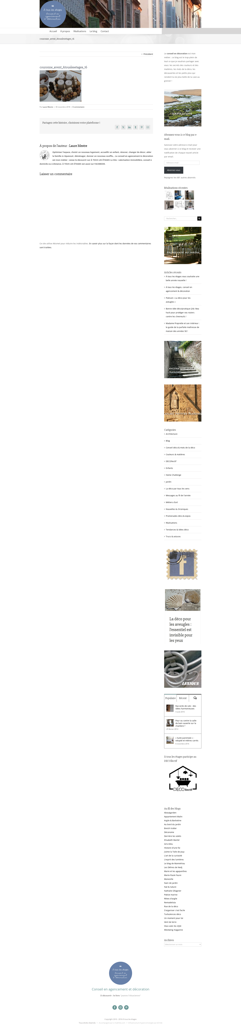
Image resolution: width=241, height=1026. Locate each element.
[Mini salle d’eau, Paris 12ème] (189, 195)
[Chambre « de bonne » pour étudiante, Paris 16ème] (169, 195)
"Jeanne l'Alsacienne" (130, 995)
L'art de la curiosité (173, 855)
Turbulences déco (172, 914)
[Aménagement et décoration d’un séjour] (179, 205)
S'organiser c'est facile (174, 910)
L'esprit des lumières (174, 859)
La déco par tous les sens (177, 488)
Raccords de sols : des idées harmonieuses (185, 707)
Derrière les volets (172, 836)
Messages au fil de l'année (178, 495)
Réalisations (171, 522)
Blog (168, 440)
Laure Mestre (48, 107)
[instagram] (120, 1007)
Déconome (169, 832)
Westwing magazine (173, 929)
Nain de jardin (171, 883)
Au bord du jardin (172, 824)
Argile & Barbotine (172, 820)
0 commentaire (78, 107)
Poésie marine (170, 894)
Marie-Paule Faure (172, 875)
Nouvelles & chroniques (177, 509)
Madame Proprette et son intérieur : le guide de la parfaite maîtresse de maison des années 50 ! (183, 327)
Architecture (171, 434)
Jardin (168, 481)
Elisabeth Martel (171, 840)
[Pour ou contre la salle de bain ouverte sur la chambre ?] (170, 721)
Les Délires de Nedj (173, 867)
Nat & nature (170, 887)
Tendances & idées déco (177, 529)
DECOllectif (171, 461)
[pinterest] (126, 1007)
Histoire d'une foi (172, 847)
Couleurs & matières (175, 454)
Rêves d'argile (170, 898)
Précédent (148, 54)
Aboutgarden (170, 812)
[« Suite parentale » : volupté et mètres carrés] (170, 738)
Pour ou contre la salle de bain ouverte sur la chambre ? (185, 723)
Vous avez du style (172, 926)
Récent (183, 698)
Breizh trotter (170, 828)
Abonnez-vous (173, 170)
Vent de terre (170, 922)
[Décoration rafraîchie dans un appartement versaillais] (179, 195)
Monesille (168, 879)
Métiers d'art (172, 502)
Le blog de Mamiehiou (174, 863)
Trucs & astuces (173, 536)
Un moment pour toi (173, 918)
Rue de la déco (171, 906)
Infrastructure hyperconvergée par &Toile (145, 1023)
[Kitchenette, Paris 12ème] (169, 205)
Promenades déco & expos (178, 516)
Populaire (170, 698)
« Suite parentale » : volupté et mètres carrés (186, 739)
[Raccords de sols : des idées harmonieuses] (170, 706)
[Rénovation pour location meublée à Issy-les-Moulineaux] (189, 205)
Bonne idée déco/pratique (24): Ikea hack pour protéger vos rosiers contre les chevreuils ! (182, 312)
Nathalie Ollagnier (172, 890)
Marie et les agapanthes (175, 871)
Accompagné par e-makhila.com (111, 1023)
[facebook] (114, 1007)
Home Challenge (173, 475)
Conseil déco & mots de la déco (180, 447)
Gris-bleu (168, 844)
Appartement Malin (173, 816)
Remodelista (170, 902)
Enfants (169, 468)
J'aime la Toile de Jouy (174, 851)
